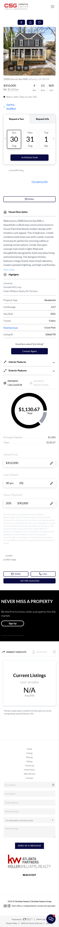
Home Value (29, 770)
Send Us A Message (29, 845)
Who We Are (29, 774)
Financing (29, 765)
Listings (29, 753)
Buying (29, 757)
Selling (29, 761)
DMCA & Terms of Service (32, 923)
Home (29, 749)
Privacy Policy (11, 923)
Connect (29, 778)
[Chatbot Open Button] (51, 919)
